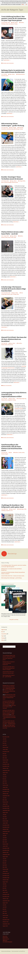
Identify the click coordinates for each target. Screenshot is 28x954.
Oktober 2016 (5, 879)
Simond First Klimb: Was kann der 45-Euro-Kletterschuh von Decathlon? (14, 339)
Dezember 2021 (6, 789)
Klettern (3, 237)
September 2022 (6, 770)
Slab (9, 237)
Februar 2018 (5, 869)
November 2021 (6, 791)
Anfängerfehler (22, 181)
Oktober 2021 (5, 793)
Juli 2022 (4, 774)
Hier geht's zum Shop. (14, 619)
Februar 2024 (5, 747)
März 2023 (5, 757)
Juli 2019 (4, 835)
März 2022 (5, 783)
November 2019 (6, 827)
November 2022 (6, 766)
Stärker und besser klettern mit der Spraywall (9, 707)
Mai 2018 (4, 863)
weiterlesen (7, 60)
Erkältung (3, 24)
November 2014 (6, 919)
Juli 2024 (4, 739)
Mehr (23, 4)
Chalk (25, 509)
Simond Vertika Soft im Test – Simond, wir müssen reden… (13, 575)
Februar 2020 (5, 820)
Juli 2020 (4, 814)
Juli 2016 (4, 884)
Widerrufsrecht (6, 939)
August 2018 (5, 856)
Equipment (8, 510)
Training (15, 24)
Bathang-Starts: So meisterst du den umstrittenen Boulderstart (13, 71)
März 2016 (5, 890)
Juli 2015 (4, 905)
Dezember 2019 (6, 825)
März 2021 (5, 799)
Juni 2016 (4, 886)
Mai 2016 (4, 888)
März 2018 (5, 867)
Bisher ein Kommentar (7, 385)
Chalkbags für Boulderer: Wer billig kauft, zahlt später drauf (12, 506)
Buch (2, 631)
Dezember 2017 (6, 873)
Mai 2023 (4, 753)
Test (12, 344)
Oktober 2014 (5, 921)
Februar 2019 (5, 844)
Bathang (19, 74)
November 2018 (6, 850)
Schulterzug (3, 294)
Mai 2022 (4, 778)
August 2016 (5, 881)
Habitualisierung (10, 129)
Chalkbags (3, 510)
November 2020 (6, 808)
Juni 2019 (4, 837)
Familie (20, 452)
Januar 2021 (5, 804)
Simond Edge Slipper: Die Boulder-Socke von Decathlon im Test (9, 727)
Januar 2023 (5, 762)
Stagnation (10, 400)
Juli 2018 (4, 858)
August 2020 (5, 812)
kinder (23, 452)
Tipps (13, 22)
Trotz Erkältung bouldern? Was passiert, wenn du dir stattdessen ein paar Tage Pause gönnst (13, 18)
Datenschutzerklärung (5, 951)
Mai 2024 (4, 743)
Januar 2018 (5, 871)
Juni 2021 (4, 797)
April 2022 (5, 781)
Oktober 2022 (5, 768)
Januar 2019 (5, 846)
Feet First (3, 75)
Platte (6, 237)
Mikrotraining (16, 129)
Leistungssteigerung (22, 398)
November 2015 (6, 896)
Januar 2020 (5, 823)
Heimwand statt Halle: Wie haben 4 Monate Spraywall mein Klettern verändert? (9, 668)
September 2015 (6, 900)
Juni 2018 (4, 860)
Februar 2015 (5, 915)
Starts (7, 75)
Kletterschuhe (4, 344)
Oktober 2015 (5, 898)
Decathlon (20, 343)
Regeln (6, 454)
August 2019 (5, 833)
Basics (2, 182)
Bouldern (22, 22)
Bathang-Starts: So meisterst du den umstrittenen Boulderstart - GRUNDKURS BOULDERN (9, 687)
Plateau (2, 400)
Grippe (7, 24)
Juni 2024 (4, 741)
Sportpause (11, 24)
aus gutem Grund (18, 408)
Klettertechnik (15, 182)
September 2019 (6, 831)
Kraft (21, 292)
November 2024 (6, 736)
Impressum (5, 936)
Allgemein (3, 629)
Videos (16, 22)
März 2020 (5, 818)
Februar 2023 (5, 760)
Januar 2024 (5, 749)
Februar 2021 (5, 802)
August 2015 (5, 902)
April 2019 (5, 839)
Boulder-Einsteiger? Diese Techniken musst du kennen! (12, 178)
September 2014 (6, 923)
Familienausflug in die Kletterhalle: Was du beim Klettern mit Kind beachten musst (11, 447)
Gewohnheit (3, 129)
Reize (6, 400)
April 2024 (5, 745)
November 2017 (6, 875)
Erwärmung (20, 127)
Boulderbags (21, 509)
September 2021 (6, 795)
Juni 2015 (4, 907)
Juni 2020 (4, 816)
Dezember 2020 (6, 806)
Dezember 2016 (6, 877)
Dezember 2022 (6, 764)
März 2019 (5, 842)
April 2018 (5, 865)
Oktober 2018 (5, 852)
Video (18, 294)
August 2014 (5, 926)
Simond (9, 344)
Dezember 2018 (6, 848)
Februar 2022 (5, 785)
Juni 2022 (4, 776)
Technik (11, 237)
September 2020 (6, 810)
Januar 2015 (5, 917)
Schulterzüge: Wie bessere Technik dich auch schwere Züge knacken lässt (13, 289)
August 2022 (5, 772)
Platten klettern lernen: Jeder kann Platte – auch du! (12, 233)
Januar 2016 (5, 892)
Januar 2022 (5, 787)
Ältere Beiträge (10, 554)
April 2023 (5, 755)
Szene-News (3, 633)
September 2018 (6, 854)
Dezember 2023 (6, 751)
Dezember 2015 (6, 894)
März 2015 (5, 913)
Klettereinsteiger (7, 182)
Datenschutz (5, 937)
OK (26, 4)
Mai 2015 (4, 909)
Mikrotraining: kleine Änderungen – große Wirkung (12, 124)
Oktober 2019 (5, 829)
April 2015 (5, 911)
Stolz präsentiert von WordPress (18, 951)
